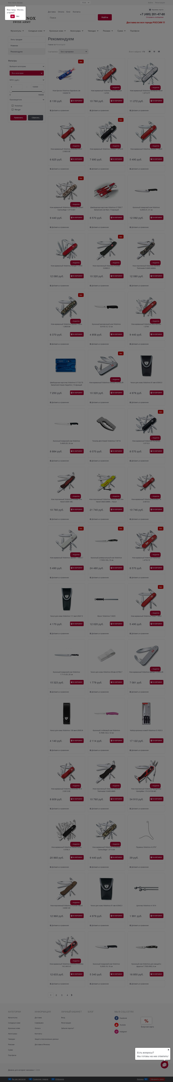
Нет (17, 16)
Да (12, 16)
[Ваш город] (168, 1049)
